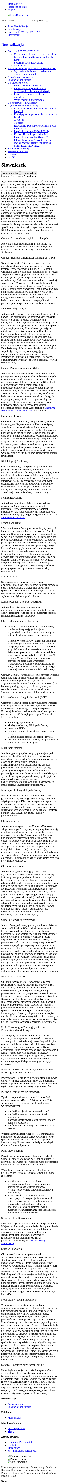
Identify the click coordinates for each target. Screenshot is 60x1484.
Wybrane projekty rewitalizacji (23, 105)
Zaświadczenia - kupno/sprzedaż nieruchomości (32, 68)
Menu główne (15, 4)
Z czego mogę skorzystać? (21, 77)
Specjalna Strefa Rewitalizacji (29, 62)
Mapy (11, 1431)
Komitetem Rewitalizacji (13, 517)
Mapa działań (14, 1417)
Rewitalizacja (14, 29)
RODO (11, 157)
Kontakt (12, 154)
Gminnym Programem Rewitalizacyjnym (28, 409)
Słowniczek (14, 35)
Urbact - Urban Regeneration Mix (31, 134)
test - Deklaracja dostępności (22, 1450)
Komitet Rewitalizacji (19, 148)
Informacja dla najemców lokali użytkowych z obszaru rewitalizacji (32, 90)
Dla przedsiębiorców (18, 82)
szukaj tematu (38, 20)
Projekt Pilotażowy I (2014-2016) (31, 137)
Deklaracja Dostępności (20, 1442)
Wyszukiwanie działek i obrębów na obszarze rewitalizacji (32, 72)
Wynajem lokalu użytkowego (29, 100)
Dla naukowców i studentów (22, 102)
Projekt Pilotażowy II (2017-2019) (31, 131)
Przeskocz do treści (17, 6)
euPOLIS (19, 120)
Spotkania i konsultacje (19, 80)
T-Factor (18, 122)
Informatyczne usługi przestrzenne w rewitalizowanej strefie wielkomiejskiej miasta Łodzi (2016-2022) (33, 143)
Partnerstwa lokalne (18, 151)
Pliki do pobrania (16, 1428)
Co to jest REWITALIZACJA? (24, 32)
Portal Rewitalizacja (18, 26)
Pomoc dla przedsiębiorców (28, 85)
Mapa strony (14, 1447)
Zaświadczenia (15, 1404)
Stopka (11, 9)
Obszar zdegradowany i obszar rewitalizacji (36, 54)
